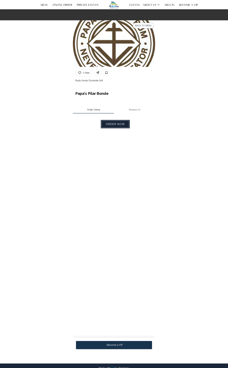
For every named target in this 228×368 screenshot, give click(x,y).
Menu (44, 4)
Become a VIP (188, 4)
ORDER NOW (115, 124)
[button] (151, 5)
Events (135, 4)
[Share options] (97, 72)
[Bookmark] (106, 72)
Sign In (169, 4)
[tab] (93, 109)
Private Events (87, 4)
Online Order (62, 4)
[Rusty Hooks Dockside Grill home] (114, 5)
